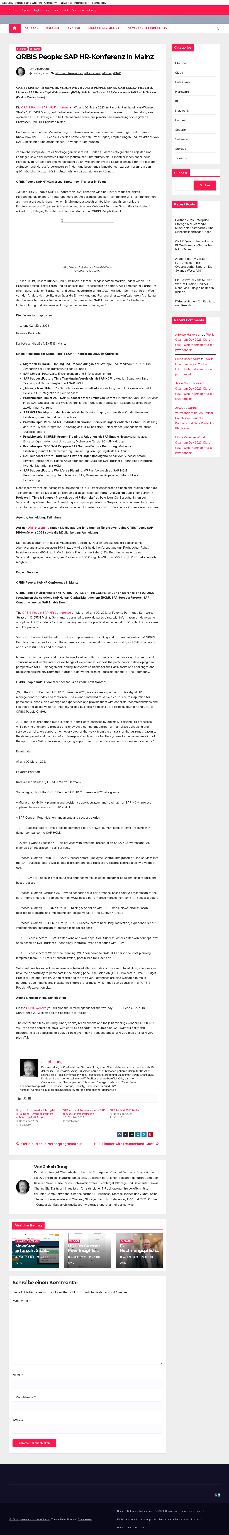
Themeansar (85, 1519)
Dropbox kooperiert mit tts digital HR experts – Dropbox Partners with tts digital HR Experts (35, 1114)
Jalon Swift (182, 383)
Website (18, 1419)
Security (181, 129)
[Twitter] (24, 1098)
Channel (21, 49)
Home (120, 1511)
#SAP (117, 73)
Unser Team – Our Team (131, 1527)
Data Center (183, 82)
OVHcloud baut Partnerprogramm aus (51, 1144)
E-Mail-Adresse (24, 1397)
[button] (217, 28)
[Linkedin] (19, 1098)
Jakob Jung (42, 68)
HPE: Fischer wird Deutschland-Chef (124, 1144)
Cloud (179, 72)
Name (18, 1375)
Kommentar (22, 1300)
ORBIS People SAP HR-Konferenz (44, 107)
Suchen (180, 173)
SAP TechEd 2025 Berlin (124, 1110)
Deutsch (13, 10)
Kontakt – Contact (127, 1519)
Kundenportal (148, 1519)
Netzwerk (182, 110)
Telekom (181, 158)
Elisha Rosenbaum (187, 359)
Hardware (182, 91)
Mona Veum (183, 437)
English (38, 10)
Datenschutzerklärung (84, 10)
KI (176, 101)
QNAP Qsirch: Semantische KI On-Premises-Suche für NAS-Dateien (194, 245)
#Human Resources (69, 73)
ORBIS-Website (38, 527)
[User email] (29, 1098)
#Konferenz (92, 73)
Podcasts (196, 1519)
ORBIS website (36, 1008)
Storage (33, 1241)
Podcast (180, 120)
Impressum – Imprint (57, 10)
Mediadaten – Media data (173, 1519)
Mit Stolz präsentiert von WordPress (29, 1519)
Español (26, 10)
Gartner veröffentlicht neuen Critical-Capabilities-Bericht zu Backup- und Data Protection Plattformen (195, 418)
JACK (179, 408)
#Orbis (106, 73)
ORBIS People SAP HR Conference (46, 612)
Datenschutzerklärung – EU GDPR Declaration (152, 1511)
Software (35, 49)
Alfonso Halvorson (188, 334)
